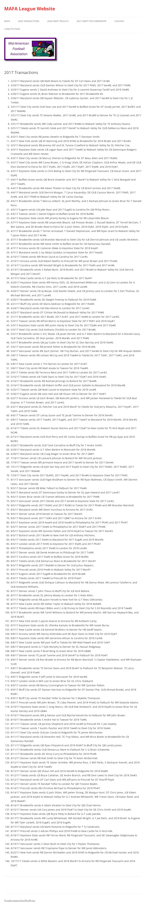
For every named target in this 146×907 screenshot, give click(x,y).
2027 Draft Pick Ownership (91, 21)
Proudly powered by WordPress (19, 900)
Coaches (119, 21)
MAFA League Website (29, 8)
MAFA (7, 21)
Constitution (12, 29)
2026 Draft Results (58, 21)
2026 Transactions (28, 21)
